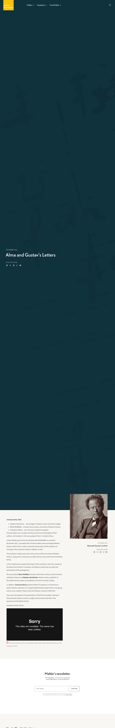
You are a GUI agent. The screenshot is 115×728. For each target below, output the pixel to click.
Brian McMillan (16, 527)
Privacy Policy (68, 695)
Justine (34, 549)
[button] (7, 265)
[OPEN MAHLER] (33, 5)
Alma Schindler (40, 540)
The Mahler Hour (11, 250)
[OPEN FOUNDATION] (46, 5)
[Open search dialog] (110, 5)
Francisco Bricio (16, 530)
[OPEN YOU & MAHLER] (60, 5)
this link (52, 591)
